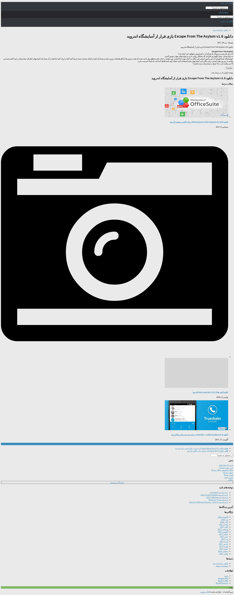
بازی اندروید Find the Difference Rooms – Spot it (208, 502)
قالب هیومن (204, 592)
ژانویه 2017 (223, 549)
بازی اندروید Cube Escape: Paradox (214, 495)
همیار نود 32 (228, 475)
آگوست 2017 (223, 531)
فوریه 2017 (223, 546)
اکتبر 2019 (224, 522)
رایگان (230, 480)
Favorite (229, 68)
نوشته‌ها (223, 578)
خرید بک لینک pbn (226, 465)
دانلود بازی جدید (227, 3)
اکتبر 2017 (224, 527)
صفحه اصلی (223, 12)
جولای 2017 (223, 534)
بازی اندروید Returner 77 (218, 499)
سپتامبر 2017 (223, 529)
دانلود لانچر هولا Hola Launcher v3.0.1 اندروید (210, 392)
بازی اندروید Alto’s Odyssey (217, 497)
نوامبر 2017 (223, 524)
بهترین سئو (228, 477)
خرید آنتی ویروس (117, 482)
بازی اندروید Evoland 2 (219, 492)
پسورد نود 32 (228, 472)
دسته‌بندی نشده (222, 566)
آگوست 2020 (223, 517)
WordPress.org (222, 583)
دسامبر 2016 (223, 551)
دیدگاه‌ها (223, 580)
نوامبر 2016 (223, 553)
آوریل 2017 (223, 541)
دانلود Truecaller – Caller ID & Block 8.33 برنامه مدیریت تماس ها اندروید (199, 434)
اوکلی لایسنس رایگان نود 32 (222, 470)
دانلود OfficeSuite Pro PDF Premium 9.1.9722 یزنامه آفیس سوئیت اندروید (199, 122)
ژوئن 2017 (224, 536)
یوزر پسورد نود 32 (226, 467)
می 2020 (224, 519)
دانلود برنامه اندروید (220, 30)
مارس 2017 (223, 544)
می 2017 (224, 539)
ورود (226, 576)
